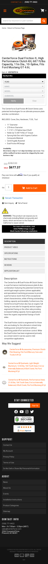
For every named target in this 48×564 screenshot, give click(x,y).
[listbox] (24, 82)
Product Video (11, 247)
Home (4, 28)
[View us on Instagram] (27, 412)
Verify (13, 101)
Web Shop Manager (31, 551)
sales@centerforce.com (11, 529)
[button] (24, 21)
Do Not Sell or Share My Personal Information (21, 468)
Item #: (5, 72)
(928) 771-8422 (8, 524)
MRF (24, 560)
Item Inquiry (9, 203)
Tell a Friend (22, 203)
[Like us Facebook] (16, 412)
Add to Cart (31, 188)
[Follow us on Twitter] (32, 412)
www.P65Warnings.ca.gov (24, 229)
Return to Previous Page (16, 28)
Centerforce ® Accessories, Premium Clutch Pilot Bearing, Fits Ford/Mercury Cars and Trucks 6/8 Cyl (27, 352)
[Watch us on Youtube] (22, 412)
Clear (34, 101)
